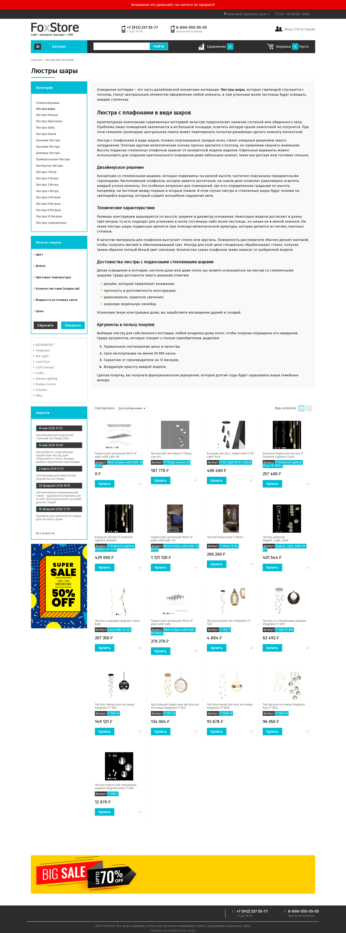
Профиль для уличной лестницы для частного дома (58, 517)
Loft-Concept (45, 367)
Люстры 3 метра (47, 184)
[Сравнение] (201, 48)
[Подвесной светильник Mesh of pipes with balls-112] (175, 518)
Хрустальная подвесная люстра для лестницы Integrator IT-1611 (175, 706)
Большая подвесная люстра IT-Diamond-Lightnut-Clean (283, 455)
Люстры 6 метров (48, 203)
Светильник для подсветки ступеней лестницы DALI (54, 436)
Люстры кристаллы (49, 121)
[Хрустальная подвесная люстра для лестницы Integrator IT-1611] (175, 686)
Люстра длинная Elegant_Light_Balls (276, 538)
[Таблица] (309, 408)
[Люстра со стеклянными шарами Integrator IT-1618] (287, 602)
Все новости (45, 533)
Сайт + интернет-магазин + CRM (52, 34)
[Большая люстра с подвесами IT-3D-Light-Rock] (231, 435)
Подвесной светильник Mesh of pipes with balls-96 (116, 455)
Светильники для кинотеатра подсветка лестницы (56, 477)
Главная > (37, 60)
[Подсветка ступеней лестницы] (55, 27)
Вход (288, 29)
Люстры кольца (47, 115)
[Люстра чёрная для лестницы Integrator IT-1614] (119, 686)
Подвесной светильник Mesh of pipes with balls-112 (172, 538)
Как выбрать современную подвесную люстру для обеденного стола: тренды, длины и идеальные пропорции (58, 457)
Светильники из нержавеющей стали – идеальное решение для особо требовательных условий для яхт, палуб (58, 497)
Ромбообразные (48, 103)
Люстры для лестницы (59, 60)
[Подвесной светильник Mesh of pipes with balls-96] (119, 435)
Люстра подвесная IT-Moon (225, 537)
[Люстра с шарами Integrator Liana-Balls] (119, 602)
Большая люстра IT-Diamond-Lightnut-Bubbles (114, 538)
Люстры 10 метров (49, 216)
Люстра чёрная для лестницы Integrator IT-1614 (114, 706)
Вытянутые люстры (49, 165)
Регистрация (304, 29)
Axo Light (42, 356)
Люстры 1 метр (46, 172)
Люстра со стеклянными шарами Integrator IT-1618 (284, 622)
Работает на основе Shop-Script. (173, 930)
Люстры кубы (45, 127)
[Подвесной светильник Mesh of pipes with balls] (175, 602)
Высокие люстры (48, 146)
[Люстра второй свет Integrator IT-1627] (231, 602)
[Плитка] (301, 408)
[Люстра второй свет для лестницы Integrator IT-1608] (231, 686)
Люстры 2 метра (47, 178)
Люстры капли (46, 134)
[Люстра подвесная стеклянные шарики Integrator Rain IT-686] (119, 766)
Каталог (59, 46)
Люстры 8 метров (48, 210)
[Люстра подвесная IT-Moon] (231, 518)
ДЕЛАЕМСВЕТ (45, 344)
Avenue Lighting (46, 378)
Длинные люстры (48, 153)
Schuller (41, 390)
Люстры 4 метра (47, 191)
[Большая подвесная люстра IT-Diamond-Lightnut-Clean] (287, 435)
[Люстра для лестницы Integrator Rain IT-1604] (287, 686)
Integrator (43, 350)
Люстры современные (51, 222)
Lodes (40, 373)
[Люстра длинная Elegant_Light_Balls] (287, 518)
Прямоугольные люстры (53, 159)
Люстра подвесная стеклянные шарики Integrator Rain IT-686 (116, 786)
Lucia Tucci (43, 361)
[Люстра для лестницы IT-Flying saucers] (175, 435)
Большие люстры (48, 140)
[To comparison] (139, 484)
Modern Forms (46, 384)
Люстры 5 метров (48, 197)
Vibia (39, 395)
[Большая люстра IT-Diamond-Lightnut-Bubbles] (119, 518)
